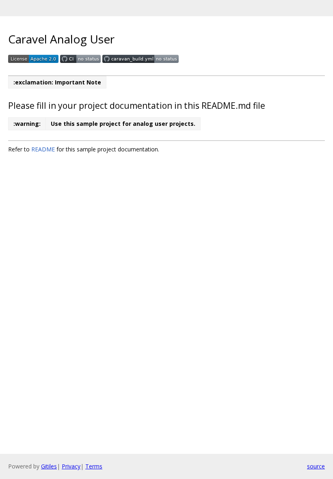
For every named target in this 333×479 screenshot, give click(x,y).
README (43, 149)
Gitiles (49, 466)
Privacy (71, 466)
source (316, 466)
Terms (93, 466)
